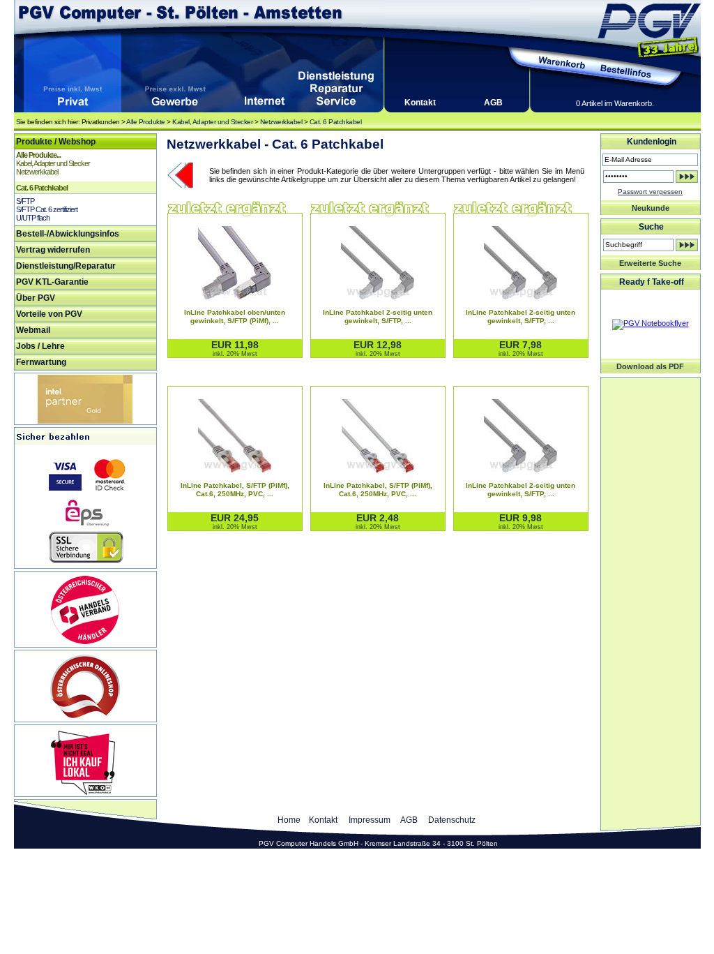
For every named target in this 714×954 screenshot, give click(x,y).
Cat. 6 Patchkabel (336, 122)
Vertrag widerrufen (53, 250)
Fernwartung (41, 362)
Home (289, 820)
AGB (493, 102)
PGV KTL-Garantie (52, 282)
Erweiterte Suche (650, 263)
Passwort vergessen (650, 191)
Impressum (369, 820)
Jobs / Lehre (40, 346)
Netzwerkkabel (281, 122)
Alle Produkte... (38, 155)
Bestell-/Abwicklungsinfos (67, 234)
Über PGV (35, 298)
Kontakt (420, 102)
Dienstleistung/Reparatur (66, 266)
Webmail (33, 330)
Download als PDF (650, 366)
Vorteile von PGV (49, 314)
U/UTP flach (33, 218)
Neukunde (650, 208)
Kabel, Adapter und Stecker (212, 122)
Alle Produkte (145, 122)
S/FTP (25, 201)
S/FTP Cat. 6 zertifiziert (46, 209)
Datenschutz (452, 820)
